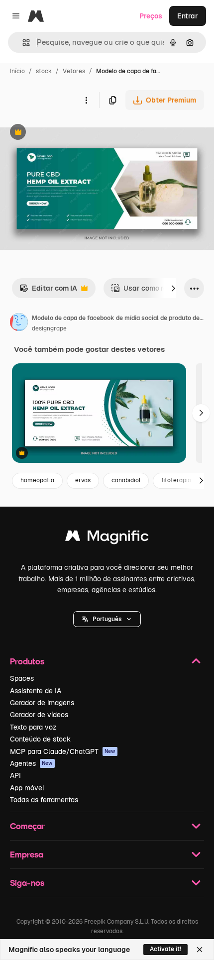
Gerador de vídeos (39, 714)
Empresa (26, 854)
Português (107, 619)
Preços (150, 15)
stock (44, 71)
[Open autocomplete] (22, 42)
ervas (83, 480)
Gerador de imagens (42, 702)
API (15, 775)
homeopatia (37, 480)
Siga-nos (27, 882)
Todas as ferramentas (44, 799)
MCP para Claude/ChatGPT (62, 751)
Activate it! (165, 949)
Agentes (31, 763)
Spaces (22, 678)
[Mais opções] (86, 100)
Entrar (187, 15)
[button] (107, 619)
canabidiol (125, 480)
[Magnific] (107, 538)
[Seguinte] (173, 288)
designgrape (49, 328)
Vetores (74, 71)
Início (17, 71)
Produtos (27, 661)
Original (64, 133)
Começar (27, 826)
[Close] (200, 950)
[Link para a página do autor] (19, 323)
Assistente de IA (35, 690)
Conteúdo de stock (40, 739)
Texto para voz (33, 727)
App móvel (27, 787)
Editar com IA (48, 291)
